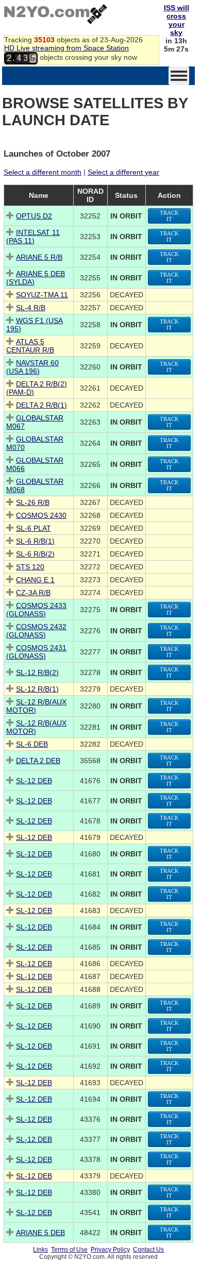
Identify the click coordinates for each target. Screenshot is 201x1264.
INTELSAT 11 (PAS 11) (33, 236)
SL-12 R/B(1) (37, 689)
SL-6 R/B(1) (35, 541)
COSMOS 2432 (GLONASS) (36, 630)
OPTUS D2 (34, 216)
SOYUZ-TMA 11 (42, 295)
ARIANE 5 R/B (39, 257)
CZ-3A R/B (33, 592)
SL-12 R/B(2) (37, 672)
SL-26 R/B (32, 502)
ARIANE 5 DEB (40, 1232)
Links (40, 1249)
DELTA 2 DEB (38, 760)
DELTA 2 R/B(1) (41, 405)
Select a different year (123, 172)
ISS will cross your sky (176, 20)
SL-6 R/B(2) (35, 554)
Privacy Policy (110, 1249)
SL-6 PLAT (33, 528)
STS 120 (30, 567)
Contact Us (148, 1249)
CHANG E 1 (35, 580)
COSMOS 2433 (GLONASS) (36, 609)
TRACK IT (169, 216)
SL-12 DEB (34, 781)
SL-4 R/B (30, 308)
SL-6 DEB (32, 744)
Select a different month (42, 172)
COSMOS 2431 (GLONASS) (36, 652)
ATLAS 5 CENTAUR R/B (30, 346)
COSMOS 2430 (41, 515)
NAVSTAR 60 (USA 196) (32, 367)
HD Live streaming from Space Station (66, 48)
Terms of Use (69, 1249)
